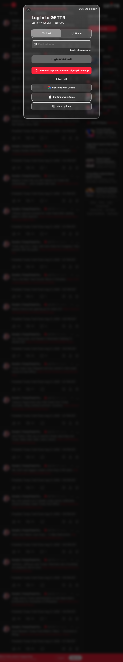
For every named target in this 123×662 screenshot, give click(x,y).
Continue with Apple (64, 97)
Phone (78, 33)
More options (64, 106)
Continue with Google (63, 87)
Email (48, 33)
